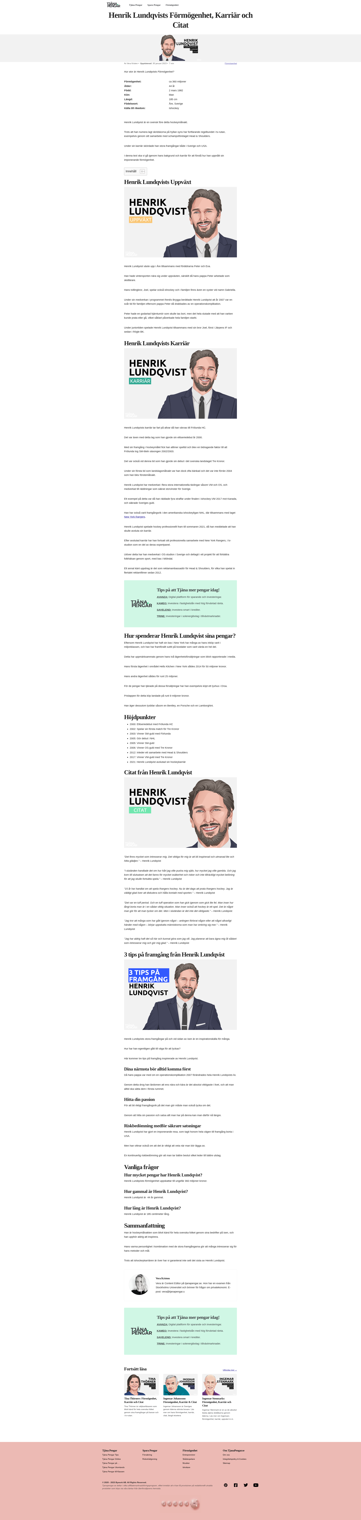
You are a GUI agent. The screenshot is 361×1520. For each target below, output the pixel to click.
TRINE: (161, 616)
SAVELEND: (164, 609)
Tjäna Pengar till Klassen (113, 1471)
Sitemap (226, 1463)
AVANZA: (162, 596)
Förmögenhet (172, 5)
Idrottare (186, 1467)
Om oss (226, 1455)
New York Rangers (134, 516)
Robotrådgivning (149, 1459)
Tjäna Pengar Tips (110, 1455)
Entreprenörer (189, 1455)
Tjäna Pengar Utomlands (113, 1467)
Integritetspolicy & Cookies (234, 1459)
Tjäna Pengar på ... (110, 1463)
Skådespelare (189, 1459)
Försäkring (147, 1455)
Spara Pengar (154, 5)
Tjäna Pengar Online (111, 1459)
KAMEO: (162, 603)
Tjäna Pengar (135, 5)
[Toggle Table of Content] (141, 171)
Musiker (186, 1463)
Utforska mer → (230, 1370)
